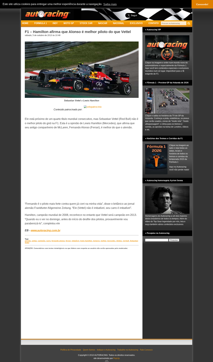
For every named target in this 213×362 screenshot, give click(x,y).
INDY (55, 23)
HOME (25, 23)
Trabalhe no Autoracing (127, 350)
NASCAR (102, 23)
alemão (28, 241)
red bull (126, 241)
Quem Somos (89, 350)
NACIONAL (118, 23)
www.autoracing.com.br (45, 230)
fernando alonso (58, 241)
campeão (41, 241)
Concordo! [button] (202, 4)
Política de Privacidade (70, 350)
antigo (34, 241)
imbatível (75, 241)
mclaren (96, 241)
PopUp (116, 358)
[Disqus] (82, 294)
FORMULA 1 (40, 23)
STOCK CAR (86, 23)
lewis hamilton (86, 241)
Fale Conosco (146, 350)
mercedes (111, 241)
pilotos (119, 241)
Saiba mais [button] (110, 4)
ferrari (68, 241)
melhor (103, 241)
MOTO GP (69, 23)
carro (48, 241)
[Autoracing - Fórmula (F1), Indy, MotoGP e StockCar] (47, 14)
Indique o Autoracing (106, 350)
